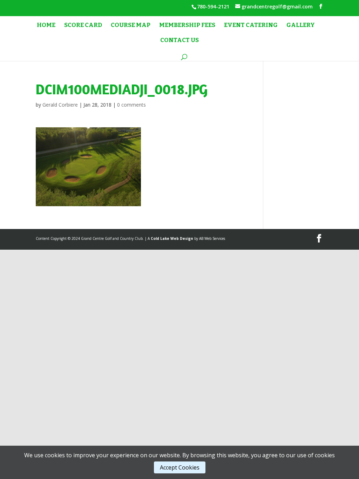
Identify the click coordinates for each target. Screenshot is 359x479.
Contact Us (179, 41)
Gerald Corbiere (60, 104)
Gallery (300, 26)
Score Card (83, 26)
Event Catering (251, 26)
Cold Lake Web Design (172, 238)
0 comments (131, 104)
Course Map (130, 26)
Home (46, 26)
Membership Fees (187, 26)
